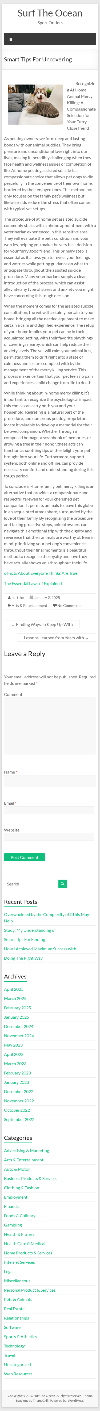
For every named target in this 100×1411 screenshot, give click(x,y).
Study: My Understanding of (30, 930)
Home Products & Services (28, 1252)
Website (11, 829)
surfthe (18, 597)
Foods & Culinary (19, 1215)
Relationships (16, 1317)
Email (10, 802)
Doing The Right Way (23, 957)
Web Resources (18, 1373)
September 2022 (19, 1119)
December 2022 (18, 1091)
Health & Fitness (19, 1234)
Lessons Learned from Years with (56, 637)
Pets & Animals (18, 1299)
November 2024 (19, 1035)
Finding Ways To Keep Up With (42, 624)
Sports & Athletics (20, 1336)
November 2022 (19, 1100)
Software (12, 1327)
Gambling (13, 1224)
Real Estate (14, 1308)
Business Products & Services (30, 1178)
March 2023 (15, 1063)
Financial (12, 1206)
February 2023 (17, 1072)
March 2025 (15, 998)
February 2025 (17, 1007)
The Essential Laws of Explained (33, 583)
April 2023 (13, 1054)
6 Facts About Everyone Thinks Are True (40, 573)
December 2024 (18, 1026)
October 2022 (17, 1109)
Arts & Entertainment (29, 605)
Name (10, 771)
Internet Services (19, 1262)
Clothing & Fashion (21, 1187)
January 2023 (16, 1082)
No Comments (69, 605)
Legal (9, 1271)
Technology (14, 1345)
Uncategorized (17, 1364)
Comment (13, 694)
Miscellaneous (17, 1280)
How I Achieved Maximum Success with (40, 948)
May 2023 (13, 1044)
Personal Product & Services (29, 1289)
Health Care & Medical (24, 1243)
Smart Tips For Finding (24, 939)
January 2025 (16, 1016)
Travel (9, 1355)
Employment (15, 1196)
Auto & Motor (17, 1168)
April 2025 (13, 989)
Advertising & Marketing (26, 1150)
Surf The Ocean (50, 13)
